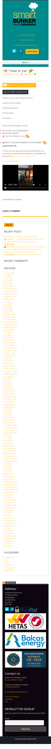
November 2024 (10, 322)
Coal (6, 560)
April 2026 (8, 283)
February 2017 (9, 520)
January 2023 (9, 368)
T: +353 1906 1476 (25, 40)
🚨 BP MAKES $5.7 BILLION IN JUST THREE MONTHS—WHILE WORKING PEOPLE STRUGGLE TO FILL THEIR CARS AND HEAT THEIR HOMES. (25, 249)
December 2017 (10, 502)
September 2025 (10, 296)
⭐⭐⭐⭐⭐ (9, 244)
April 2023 (8, 361)
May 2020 (8, 441)
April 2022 (8, 386)
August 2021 (9, 407)
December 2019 (10, 453)
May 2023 (8, 358)
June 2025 (8, 304)
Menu (25, 62)
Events (6, 563)
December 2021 (10, 397)
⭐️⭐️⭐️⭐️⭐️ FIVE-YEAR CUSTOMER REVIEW (22, 255)
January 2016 (9, 533)
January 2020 (9, 451)
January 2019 (9, 479)
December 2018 (10, 482)
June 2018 (8, 495)
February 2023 (9, 366)
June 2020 (8, 438)
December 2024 (10, 319)
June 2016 (8, 531)
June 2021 (8, 410)
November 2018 (10, 484)
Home (4, 74)
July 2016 (7, 528)
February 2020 (9, 448)
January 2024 (9, 345)
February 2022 (9, 392)
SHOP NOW (32, 51)
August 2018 (9, 492)
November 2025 (10, 291)
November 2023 (10, 350)
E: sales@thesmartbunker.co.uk (25, 45)
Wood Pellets (9, 570)
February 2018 (9, 500)
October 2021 (9, 402)
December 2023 (10, 348)
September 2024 (10, 327)
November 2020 (10, 428)
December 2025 (10, 289)
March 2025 (8, 312)
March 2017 (8, 518)
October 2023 (9, 353)
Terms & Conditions (12, 697)
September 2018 (10, 489)
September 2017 (10, 508)
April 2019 (8, 471)
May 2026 (8, 281)
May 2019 (8, 469)
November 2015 (10, 536)
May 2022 (8, 384)
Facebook (21, 51)
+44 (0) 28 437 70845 (15, 680)
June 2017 (8, 513)
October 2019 (9, 459)
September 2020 (10, 433)
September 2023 (10, 355)
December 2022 (10, 371)
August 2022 (9, 376)
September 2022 (10, 374)
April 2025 (8, 309)
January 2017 (9, 523)
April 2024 (8, 337)
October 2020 (9, 430)
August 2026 (9, 273)
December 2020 (10, 425)
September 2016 (10, 526)
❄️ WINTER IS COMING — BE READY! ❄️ (20, 236)
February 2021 (9, 420)
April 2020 (8, 443)
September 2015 (10, 538)
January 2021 (9, 422)
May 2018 (8, 497)
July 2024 (7, 332)
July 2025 (7, 301)
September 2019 (10, 461)
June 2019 (8, 466)
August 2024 (9, 330)
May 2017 (8, 515)
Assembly (8, 699)
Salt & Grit (8, 565)
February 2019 (9, 477)
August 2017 (9, 510)
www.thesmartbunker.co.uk (24, 156)
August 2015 (9, 541)
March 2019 (8, 474)
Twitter (14, 51)
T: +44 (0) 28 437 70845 (25, 35)
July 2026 (7, 276)
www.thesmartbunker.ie (11, 161)
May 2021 (8, 412)
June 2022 (8, 381)
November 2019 (10, 456)
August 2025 (9, 299)
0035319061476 (13, 687)
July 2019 (7, 464)
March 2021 (8, 417)
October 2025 (9, 294)
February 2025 (9, 314)
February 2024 (9, 343)
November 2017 (10, 505)
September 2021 (10, 404)
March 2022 (8, 389)
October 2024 (9, 325)
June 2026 (8, 278)
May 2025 (8, 307)
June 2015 (8, 544)
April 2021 (8, 415)
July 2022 (7, 379)
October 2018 (9, 487)
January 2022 (9, 394)
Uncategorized (13, 74)
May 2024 (8, 335)
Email (7, 718)
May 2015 (8, 546)
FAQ (6, 701)
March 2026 (8, 286)
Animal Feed (9, 557)
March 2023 (8, 363)
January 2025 (9, 317)
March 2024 (8, 340)
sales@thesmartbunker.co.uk (17, 692)
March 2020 (8, 446)
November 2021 (10, 399)
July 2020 (7, 435)
